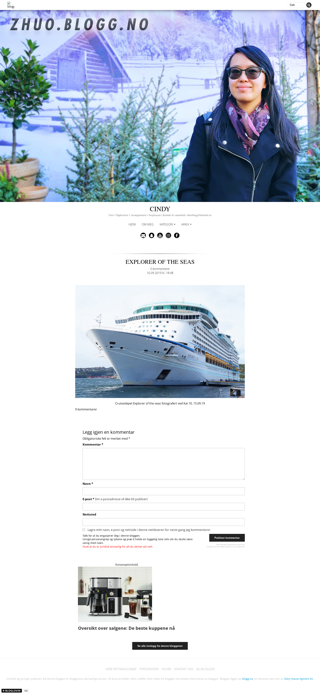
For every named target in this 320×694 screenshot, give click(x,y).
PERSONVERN (149, 669)
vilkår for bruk (231, 547)
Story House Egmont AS (298, 678)
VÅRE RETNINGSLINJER (121, 669)
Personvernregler (218, 547)
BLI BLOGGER (205, 669)
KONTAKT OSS (183, 669)
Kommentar (93, 444)
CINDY (160, 210)
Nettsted (89, 514)
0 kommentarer (160, 269)
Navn (88, 484)
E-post (115, 499)
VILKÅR (166, 669)
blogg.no (247, 678)
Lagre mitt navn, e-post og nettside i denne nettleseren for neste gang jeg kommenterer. (149, 530)
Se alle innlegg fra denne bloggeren (160, 645)
